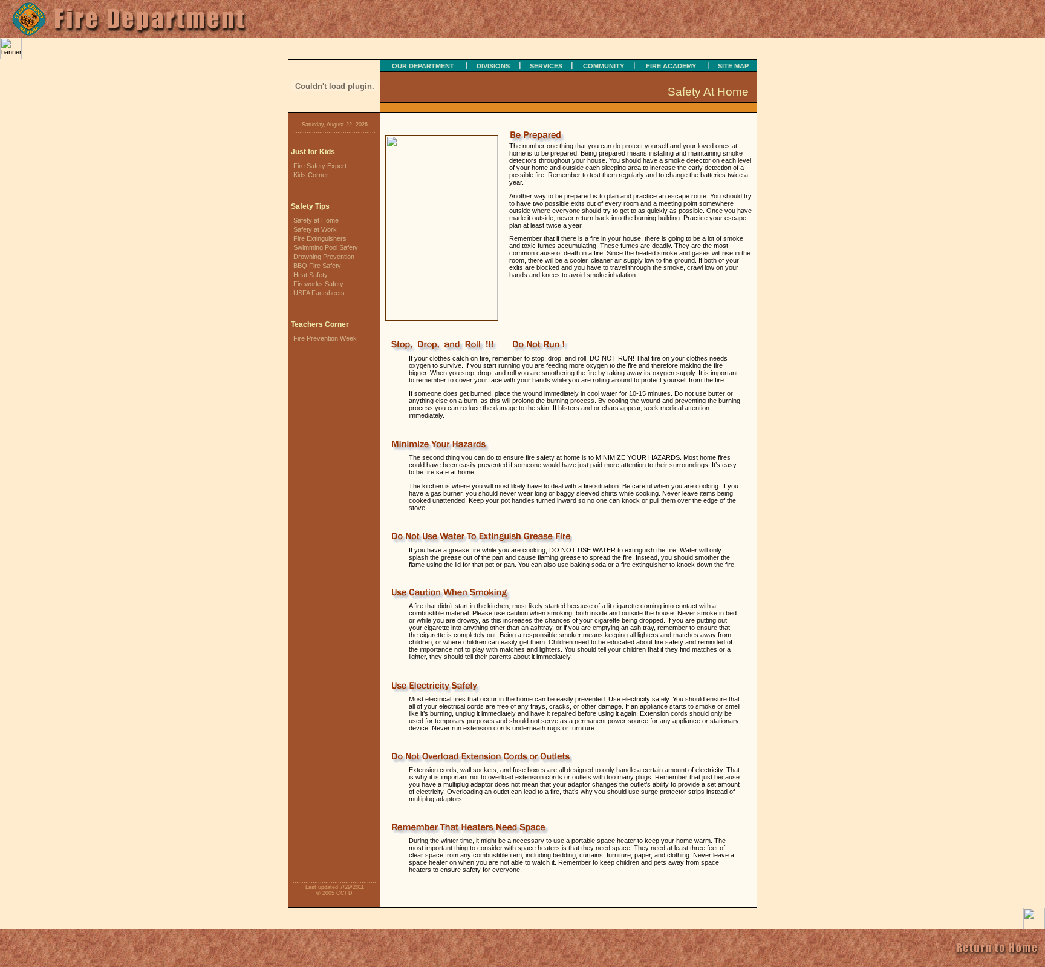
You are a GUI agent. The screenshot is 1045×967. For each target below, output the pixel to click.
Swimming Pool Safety (325, 247)
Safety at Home (316, 220)
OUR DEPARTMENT (423, 66)
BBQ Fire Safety (317, 265)
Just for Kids (313, 152)
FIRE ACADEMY (671, 66)
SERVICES (546, 66)
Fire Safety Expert (320, 165)
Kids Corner (310, 175)
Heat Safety (310, 274)
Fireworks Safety (318, 283)
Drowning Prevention (323, 256)
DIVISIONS (493, 66)
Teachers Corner (320, 324)
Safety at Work (315, 229)
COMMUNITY (603, 66)
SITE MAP (733, 66)
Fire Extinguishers (320, 238)
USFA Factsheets (319, 293)
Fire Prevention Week (325, 338)
